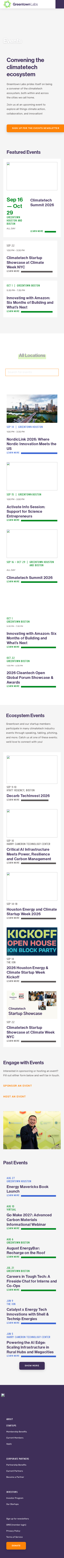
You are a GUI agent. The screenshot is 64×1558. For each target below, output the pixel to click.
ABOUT (9, 1419)
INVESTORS (12, 1491)
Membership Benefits (16, 1432)
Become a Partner (15, 1477)
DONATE (16, 1546)
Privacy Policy (13, 1531)
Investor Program (14, 1498)
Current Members (14, 1438)
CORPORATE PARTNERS (17, 1458)
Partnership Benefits (16, 1465)
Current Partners (14, 1471)
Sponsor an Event (18, 1086)
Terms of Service (14, 1537)
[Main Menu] (59, 4)
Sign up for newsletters (17, 1519)
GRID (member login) (16, 1525)
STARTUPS (11, 1425)
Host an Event (14, 1097)
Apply (9, 1444)
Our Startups (12, 1504)
